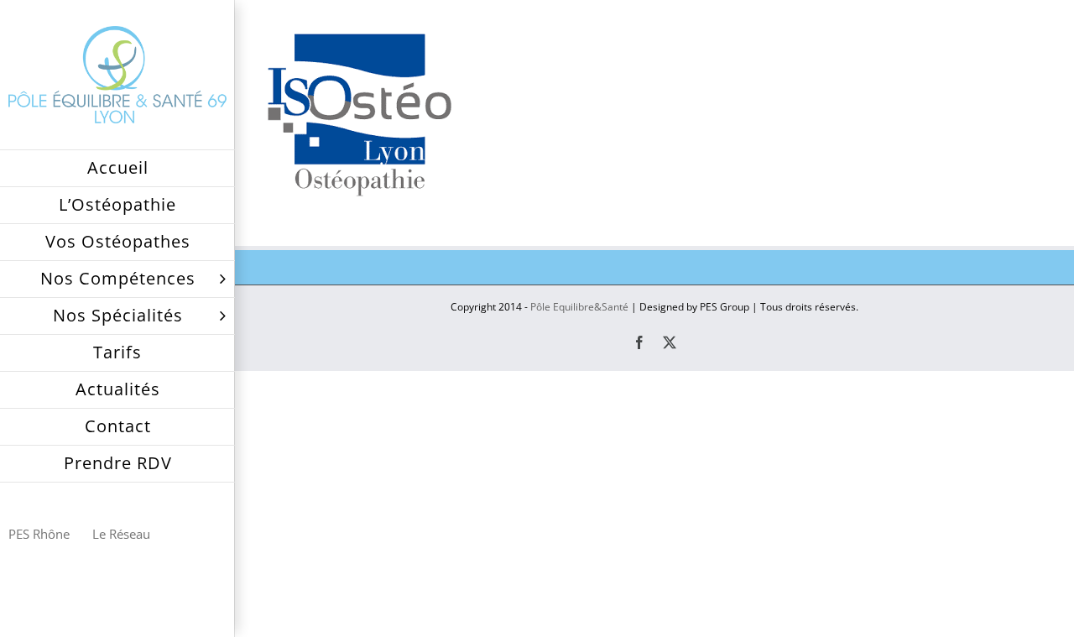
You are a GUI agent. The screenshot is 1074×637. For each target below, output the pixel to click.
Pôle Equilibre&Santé (579, 307)
